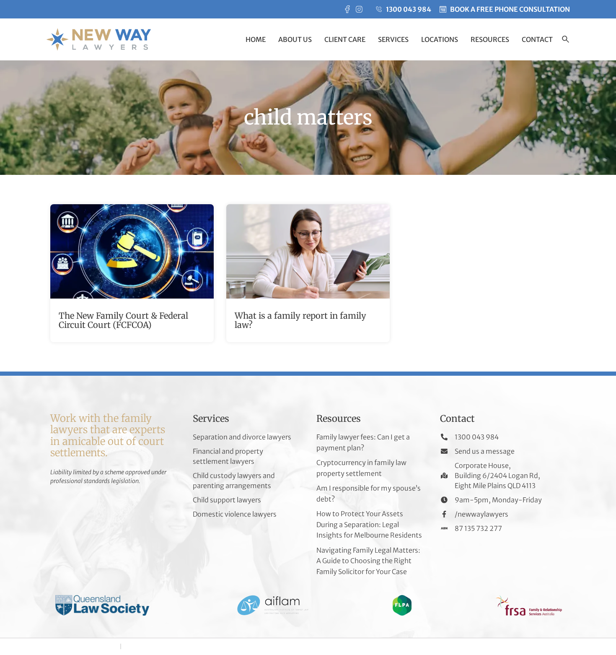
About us (295, 39)
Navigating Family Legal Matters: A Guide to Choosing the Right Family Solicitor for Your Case (368, 561)
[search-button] (565, 40)
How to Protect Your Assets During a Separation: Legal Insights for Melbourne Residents (369, 524)
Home (256, 39)
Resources (490, 39)
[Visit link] (132, 273)
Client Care (344, 39)
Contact (537, 39)
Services (393, 39)
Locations (439, 39)
